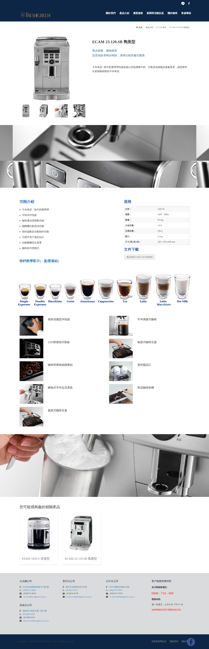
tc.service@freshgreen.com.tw (122, 597)
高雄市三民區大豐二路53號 (35, 611)
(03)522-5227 (72, 590)
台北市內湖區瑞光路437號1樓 (36, 587)
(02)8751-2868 (29, 590)
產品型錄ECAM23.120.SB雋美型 (140, 257)
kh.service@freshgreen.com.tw (36, 621)
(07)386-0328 (29, 614)
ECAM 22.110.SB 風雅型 (81, 558)
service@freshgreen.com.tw (35, 597)
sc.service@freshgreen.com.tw (79, 597)
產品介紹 (124, 13)
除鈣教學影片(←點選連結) (39, 261)
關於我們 (111, 13)
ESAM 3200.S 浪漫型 (36, 558)
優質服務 (138, 13)
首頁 (140, 27)
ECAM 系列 (161, 27)
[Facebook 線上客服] (190, 642)
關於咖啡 (172, 13)
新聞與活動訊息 (155, 13)
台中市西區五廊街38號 (119, 587)
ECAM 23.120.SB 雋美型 (179, 27)
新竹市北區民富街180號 (76, 587)
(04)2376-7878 (116, 590)
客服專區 (186, 13)
